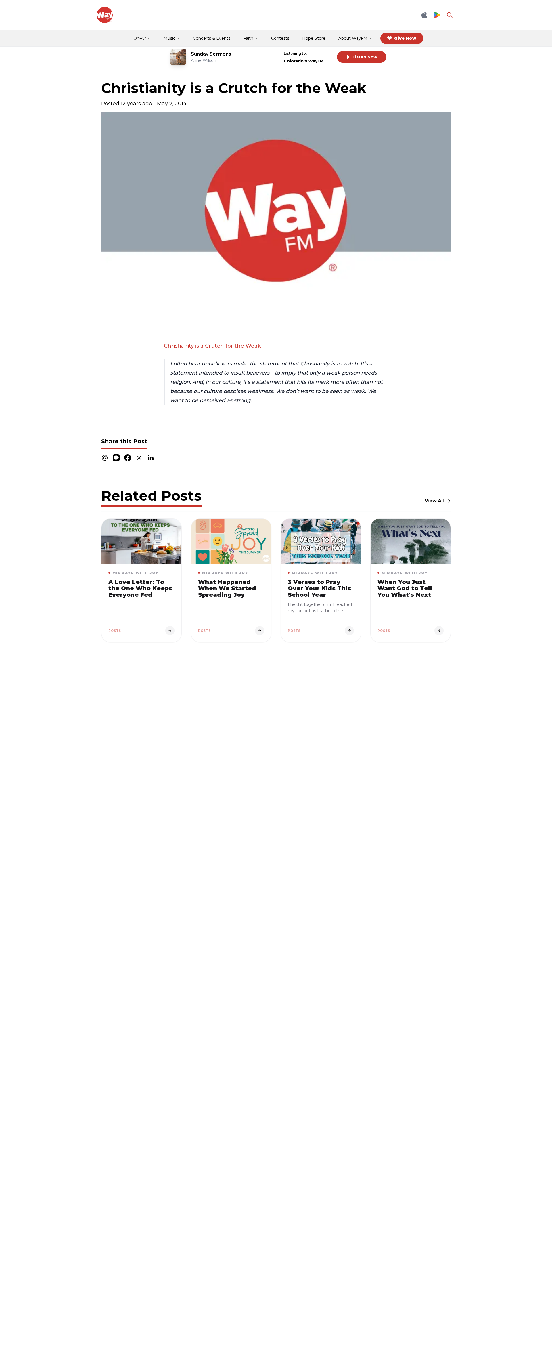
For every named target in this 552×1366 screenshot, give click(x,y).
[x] (139, 457)
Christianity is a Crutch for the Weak (212, 346)
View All (434, 500)
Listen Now (364, 57)
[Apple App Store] (424, 15)
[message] (116, 457)
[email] (104, 457)
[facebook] (127, 457)
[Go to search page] (449, 15)
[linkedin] (150, 457)
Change (321, 53)
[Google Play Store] (437, 15)
